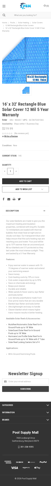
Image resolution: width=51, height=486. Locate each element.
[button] (25, 211)
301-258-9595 (26, 447)
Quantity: (7, 165)
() (47, 6)
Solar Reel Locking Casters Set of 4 (24, 342)
